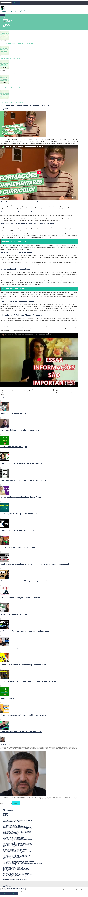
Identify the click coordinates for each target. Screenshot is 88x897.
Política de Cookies (7, 886)
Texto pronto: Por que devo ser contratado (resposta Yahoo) (15, 868)
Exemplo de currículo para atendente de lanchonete (13, 845)
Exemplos (7, 24)
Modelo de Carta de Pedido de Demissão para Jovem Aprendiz (16, 869)
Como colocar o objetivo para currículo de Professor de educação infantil (18, 844)
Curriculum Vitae (6, 811)
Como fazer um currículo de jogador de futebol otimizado (15, 856)
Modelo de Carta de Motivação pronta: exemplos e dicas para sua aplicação (18, 842)
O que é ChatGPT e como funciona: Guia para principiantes (15, 826)
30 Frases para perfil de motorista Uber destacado (13, 872)
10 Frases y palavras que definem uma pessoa (12, 836)
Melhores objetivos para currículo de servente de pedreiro (15, 870)
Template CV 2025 (7, 25)
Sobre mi (5, 28)
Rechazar (5, 893)
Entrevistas (7, 21)
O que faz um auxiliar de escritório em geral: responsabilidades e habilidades (18, 828)
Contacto (7, 29)
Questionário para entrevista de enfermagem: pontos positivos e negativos (18, 861)
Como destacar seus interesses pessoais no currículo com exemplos (16, 87)
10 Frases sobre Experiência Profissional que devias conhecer (15, 849)
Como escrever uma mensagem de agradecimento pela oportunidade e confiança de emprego (22, 863)
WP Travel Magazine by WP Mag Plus (18, 888)
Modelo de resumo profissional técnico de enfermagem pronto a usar (17, 832)
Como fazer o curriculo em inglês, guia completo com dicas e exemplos (17, 43)
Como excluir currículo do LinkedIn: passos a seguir (13, 837)
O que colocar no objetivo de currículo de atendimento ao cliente (16, 840)
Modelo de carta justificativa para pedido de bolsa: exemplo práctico (17, 827)
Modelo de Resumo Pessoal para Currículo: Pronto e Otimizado (16, 873)
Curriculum (5, 19)
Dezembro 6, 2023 (7, 108)
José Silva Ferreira (5, 744)
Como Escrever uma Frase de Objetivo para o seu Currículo (15, 876)
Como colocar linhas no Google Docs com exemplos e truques (15, 73)
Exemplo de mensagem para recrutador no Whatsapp (14, 852)
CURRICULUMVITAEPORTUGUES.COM (14, 11)
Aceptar (14, 893)
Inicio (4, 17)
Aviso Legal (5, 885)
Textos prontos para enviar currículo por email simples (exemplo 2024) (17, 866)
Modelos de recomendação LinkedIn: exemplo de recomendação (16, 846)
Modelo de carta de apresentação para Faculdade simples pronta (16, 860)
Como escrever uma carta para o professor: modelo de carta (15, 862)
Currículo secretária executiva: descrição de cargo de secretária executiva (18, 839)
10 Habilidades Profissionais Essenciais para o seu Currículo (15, 879)
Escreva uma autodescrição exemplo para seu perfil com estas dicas (17, 834)
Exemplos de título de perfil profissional (11, 833)
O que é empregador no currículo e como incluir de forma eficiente (16, 848)
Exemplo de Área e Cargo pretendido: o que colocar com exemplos (17, 831)
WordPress (8, 888)
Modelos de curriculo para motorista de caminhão (13, 838)
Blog (4, 26)
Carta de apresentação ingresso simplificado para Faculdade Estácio (17, 851)
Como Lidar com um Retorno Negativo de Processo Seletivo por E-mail (17, 874)
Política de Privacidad (7, 884)
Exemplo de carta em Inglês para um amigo (12, 850)
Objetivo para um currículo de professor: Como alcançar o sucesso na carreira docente (21, 854)
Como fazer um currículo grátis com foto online (11, 102)
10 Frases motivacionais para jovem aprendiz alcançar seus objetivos (17, 858)
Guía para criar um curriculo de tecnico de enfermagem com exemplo (17, 843)
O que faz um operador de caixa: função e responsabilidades (15, 830)
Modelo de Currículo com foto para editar (10, 58)
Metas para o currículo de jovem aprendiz (11, 875)
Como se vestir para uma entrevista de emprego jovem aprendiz (16, 855)
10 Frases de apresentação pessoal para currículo (13, 867)
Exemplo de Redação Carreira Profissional (11, 857)
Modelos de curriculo (7, 22)
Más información (50, 891)
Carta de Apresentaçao (8, 20)
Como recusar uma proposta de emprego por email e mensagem (16, 864)
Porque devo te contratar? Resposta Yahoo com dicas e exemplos (17, 878)
